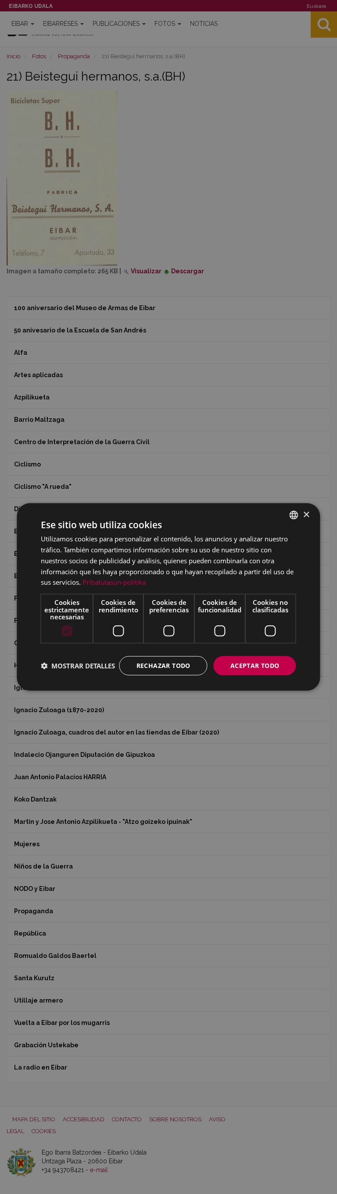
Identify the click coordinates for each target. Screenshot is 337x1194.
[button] (78, 666)
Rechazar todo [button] (163, 665)
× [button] (306, 514)
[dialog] (168, 597)
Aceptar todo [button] (255, 665)
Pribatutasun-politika (114, 582)
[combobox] (294, 515)
